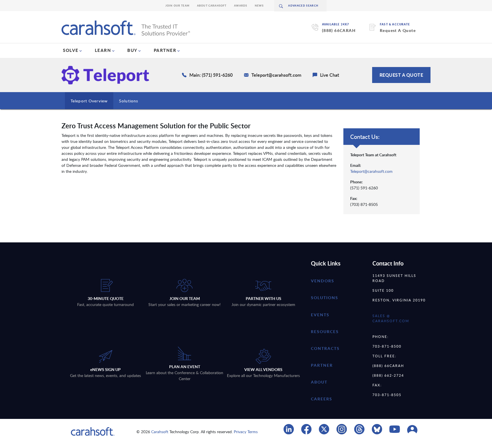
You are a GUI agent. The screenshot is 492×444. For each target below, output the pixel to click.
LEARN (103, 50)
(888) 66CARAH (339, 30)
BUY (132, 50)
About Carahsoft (212, 5)
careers (321, 399)
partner (322, 365)
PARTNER (165, 50)
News (259, 5)
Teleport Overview (89, 101)
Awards (240, 5)
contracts (325, 348)
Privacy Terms (246, 431)
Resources (325, 331)
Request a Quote (401, 75)
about (319, 382)
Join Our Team (177, 5)
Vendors (322, 280)
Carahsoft (159, 431)
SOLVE (71, 50)
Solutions (128, 101)
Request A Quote (398, 30)
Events (320, 314)
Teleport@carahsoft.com (371, 171)
